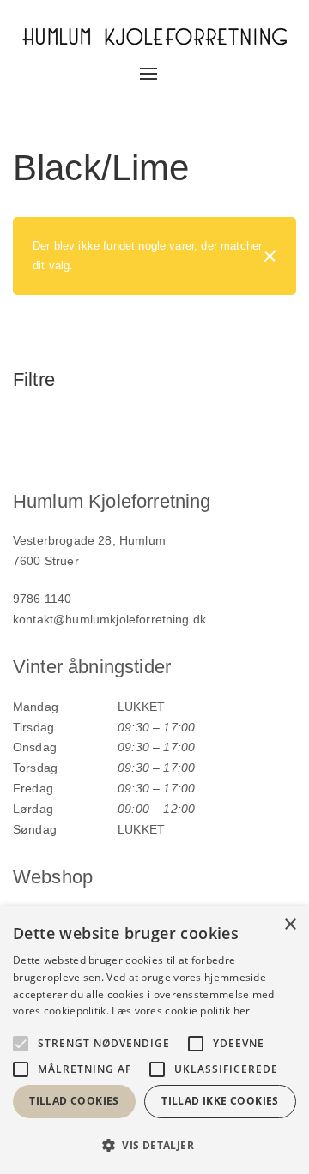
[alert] (154, 1040)
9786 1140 (42, 598)
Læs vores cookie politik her (181, 1010)
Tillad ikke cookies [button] (220, 1100)
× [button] (289, 924)
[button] (154, 1145)
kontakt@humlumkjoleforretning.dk (109, 619)
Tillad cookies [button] (74, 1100)
